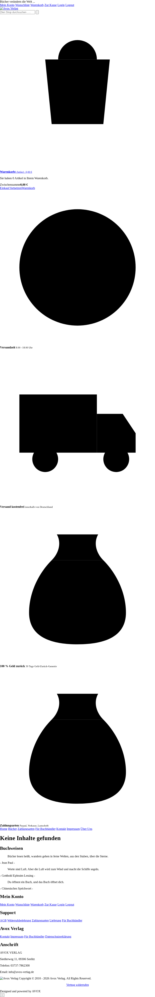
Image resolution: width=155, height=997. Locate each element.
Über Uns (86, 828)
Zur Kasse (50, 5)
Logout (69, 5)
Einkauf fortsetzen (11, 188)
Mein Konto (7, 5)
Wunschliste (22, 5)
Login (61, 5)
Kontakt (61, 828)
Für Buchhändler (45, 828)
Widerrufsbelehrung (19, 920)
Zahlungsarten (26, 828)
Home (3, 828)
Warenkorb (37, 5)
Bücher (12, 828)
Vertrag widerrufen (77, 984)
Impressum (73, 828)
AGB (3, 920)
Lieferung (55, 920)
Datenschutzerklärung (58, 936)
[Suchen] (37, 12)
